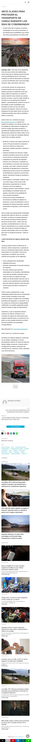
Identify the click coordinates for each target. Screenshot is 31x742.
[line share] (17, 433)
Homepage (3, 6)
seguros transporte (15, 453)
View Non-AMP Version (19, 736)
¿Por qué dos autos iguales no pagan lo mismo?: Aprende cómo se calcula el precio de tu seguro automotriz (15, 510)
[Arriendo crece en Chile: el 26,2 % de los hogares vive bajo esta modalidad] (15, 646)
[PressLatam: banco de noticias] (8, 2)
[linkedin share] (11, 433)
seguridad (16, 452)
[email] (7, 740)
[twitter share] (2, 433)
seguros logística (5, 453)
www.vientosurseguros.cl (9, 122)
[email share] (5, 433)
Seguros (22, 452)
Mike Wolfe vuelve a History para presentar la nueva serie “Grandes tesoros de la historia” (15, 722)
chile (12, 447)
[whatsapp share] (14, 433)
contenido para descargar (16, 448)
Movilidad (3, 685)
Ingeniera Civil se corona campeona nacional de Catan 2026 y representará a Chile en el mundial (14, 629)
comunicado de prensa (20, 447)
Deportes (3, 624)
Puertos (11, 452)
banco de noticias (5, 447)
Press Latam (22, 450)
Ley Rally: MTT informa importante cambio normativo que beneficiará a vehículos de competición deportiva (13, 484)
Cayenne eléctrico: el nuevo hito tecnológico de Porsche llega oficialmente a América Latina (12, 536)
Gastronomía (4, 562)
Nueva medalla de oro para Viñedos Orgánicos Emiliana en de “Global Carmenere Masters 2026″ (12, 567)
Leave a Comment (15, 426)
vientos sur (24, 453)
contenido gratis (5, 448)
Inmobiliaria (4, 655)
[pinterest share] (8, 433)
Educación (4, 594)
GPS (10, 450)
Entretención (4, 717)
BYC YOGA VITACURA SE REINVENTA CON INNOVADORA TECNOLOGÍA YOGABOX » (18, 411)
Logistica (15, 450)
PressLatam (4, 452)
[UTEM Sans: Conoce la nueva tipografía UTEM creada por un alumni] (15, 585)
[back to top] (28, 736)
